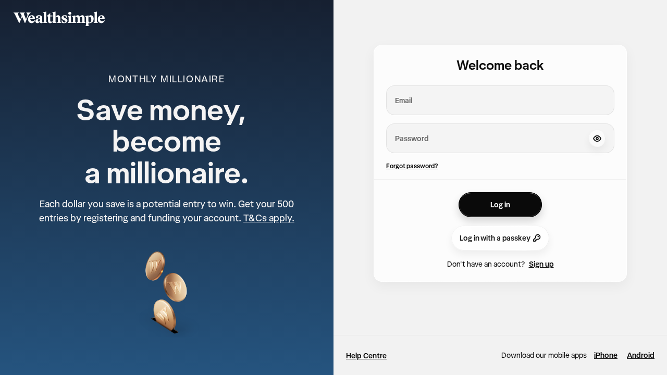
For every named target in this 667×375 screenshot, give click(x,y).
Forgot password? (412, 166)
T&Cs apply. (268, 218)
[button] (597, 138)
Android (640, 355)
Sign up (541, 264)
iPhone (605, 355)
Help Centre (366, 355)
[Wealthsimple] (59, 18)
